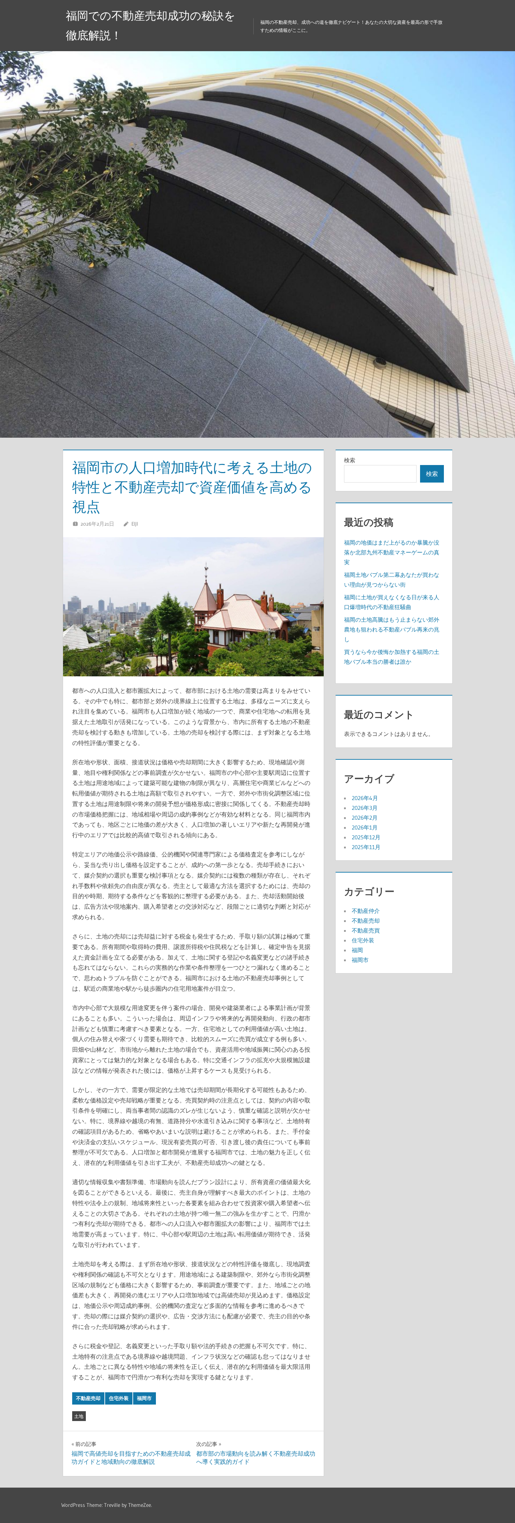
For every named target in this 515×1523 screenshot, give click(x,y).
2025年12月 (366, 837)
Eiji (134, 523)
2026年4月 (365, 797)
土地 (78, 1416)
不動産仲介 (366, 910)
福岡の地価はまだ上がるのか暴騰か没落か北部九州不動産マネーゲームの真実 (391, 552)
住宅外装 (119, 1398)
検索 (349, 460)
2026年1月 (365, 827)
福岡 (357, 950)
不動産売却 (88, 1398)
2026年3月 (365, 807)
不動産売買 (366, 930)
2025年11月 (366, 847)
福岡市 (144, 1398)
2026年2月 (365, 817)
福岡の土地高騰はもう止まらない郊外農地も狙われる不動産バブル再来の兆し (391, 629)
